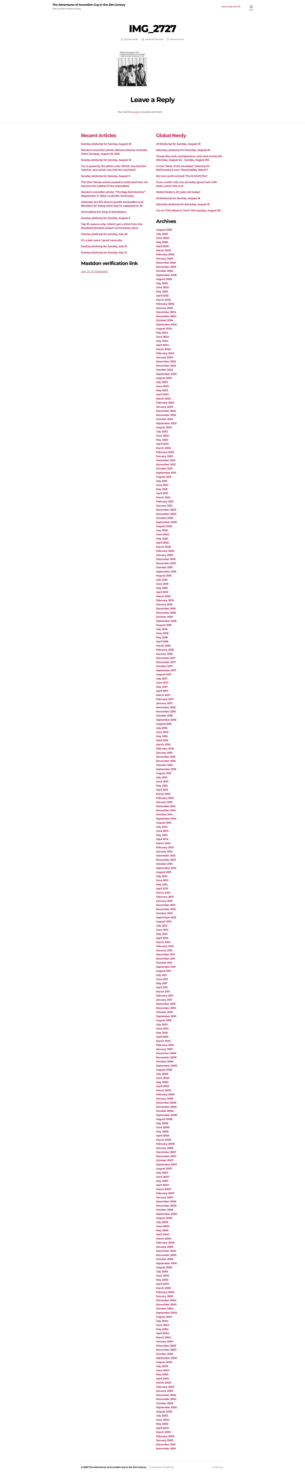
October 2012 (164, 913)
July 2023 (162, 382)
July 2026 (162, 233)
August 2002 (164, 1411)
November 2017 (166, 662)
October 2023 (164, 369)
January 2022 (164, 456)
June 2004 (162, 1324)
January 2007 (164, 1197)
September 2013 (166, 867)
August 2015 (163, 773)
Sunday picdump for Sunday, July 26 (104, 233)
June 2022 (162, 435)
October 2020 (164, 517)
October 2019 (164, 567)
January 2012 (164, 950)
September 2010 (166, 1016)
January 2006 (164, 1246)
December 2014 (166, 806)
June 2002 (162, 1419)
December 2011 (165, 954)
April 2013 (162, 888)
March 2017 (163, 695)
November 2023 (166, 365)
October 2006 (164, 1209)
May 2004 (162, 1329)
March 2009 (163, 1090)
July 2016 (161, 727)
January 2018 (164, 653)
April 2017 (162, 690)
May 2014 (162, 835)
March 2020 (163, 546)
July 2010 (162, 1024)
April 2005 (162, 1283)
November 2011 (165, 958)
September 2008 (166, 1115)
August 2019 (163, 575)
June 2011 (162, 979)
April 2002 (162, 1427)
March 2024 (163, 349)
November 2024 (166, 316)
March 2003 (163, 1382)
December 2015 (165, 756)
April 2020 (162, 542)
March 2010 (163, 1040)
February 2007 (165, 1193)
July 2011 (161, 975)
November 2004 (166, 1304)
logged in (137, 112)
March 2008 (163, 1139)
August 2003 (164, 1362)
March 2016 (163, 744)
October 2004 (164, 1308)
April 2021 (162, 493)
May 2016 (162, 736)
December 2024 (166, 312)
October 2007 (164, 1160)
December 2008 (166, 1102)
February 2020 (165, 550)
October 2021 (164, 468)
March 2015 (163, 793)
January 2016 (164, 752)
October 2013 (164, 863)
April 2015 (162, 789)
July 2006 (162, 1222)
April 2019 (162, 592)
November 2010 (166, 1007)
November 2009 (166, 1057)
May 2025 (162, 291)
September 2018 (166, 620)
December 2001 (166, 1444)
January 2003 (164, 1390)
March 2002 (163, 1432)
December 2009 (166, 1053)
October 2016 (164, 715)
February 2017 (165, 699)
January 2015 (164, 802)
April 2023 (162, 394)
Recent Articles (98, 135)
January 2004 (164, 1341)
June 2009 (162, 1077)
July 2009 (162, 1073)
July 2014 (162, 826)
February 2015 (165, 797)
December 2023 (166, 361)
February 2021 (165, 501)
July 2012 (161, 925)
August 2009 (164, 1069)
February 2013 (165, 896)
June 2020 (162, 534)
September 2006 (166, 1213)
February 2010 (165, 1044)
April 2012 (162, 937)
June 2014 (162, 830)
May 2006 (162, 1230)
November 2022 (166, 415)
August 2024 (164, 328)
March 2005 (163, 1287)
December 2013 (165, 855)
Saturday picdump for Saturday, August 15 (183, 204)
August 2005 (164, 1267)
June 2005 (162, 1275)
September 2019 (166, 571)
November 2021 (166, 464)
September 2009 (166, 1065)
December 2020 (166, 509)
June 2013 (162, 880)
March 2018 (163, 645)
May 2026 (162, 242)
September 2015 (166, 769)
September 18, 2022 (154, 39)
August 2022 (164, 427)
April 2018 (162, 641)
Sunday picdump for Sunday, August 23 (106, 143)
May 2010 (162, 1032)
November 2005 (166, 1255)
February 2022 (165, 452)
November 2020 (166, 513)
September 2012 (166, 917)
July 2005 (162, 1271)
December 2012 (165, 904)
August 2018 (164, 624)
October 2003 (164, 1353)
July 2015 (161, 777)
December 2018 (166, 608)
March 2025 (163, 299)
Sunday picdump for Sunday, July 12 (104, 252)
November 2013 (166, 859)
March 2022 (163, 447)
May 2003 (162, 1374)
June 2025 (162, 287)
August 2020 (164, 526)
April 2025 (162, 295)
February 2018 (165, 649)
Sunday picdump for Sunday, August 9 (105, 175)
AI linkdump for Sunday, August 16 (178, 198)
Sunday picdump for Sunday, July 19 (104, 246)
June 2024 (162, 336)
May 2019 (162, 587)
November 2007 (166, 1156)
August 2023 (164, 377)
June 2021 (162, 484)
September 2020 (166, 522)
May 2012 (162, 933)
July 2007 (162, 1172)
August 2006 (164, 1217)
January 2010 (164, 1049)
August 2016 (163, 723)
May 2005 (162, 1279)
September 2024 (166, 324)
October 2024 (164, 320)
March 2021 (163, 497)
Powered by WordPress (161, 1467)
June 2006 (162, 1226)
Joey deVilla (132, 39)
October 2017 (164, 666)
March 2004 (163, 1337)
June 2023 (162, 386)
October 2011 (164, 962)
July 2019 (161, 579)
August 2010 (164, 1020)
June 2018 (162, 633)
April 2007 (162, 1184)
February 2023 (165, 402)
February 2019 (165, 600)
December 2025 (166, 262)
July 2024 (162, 332)
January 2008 (164, 1147)
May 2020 (162, 538)
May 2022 (162, 439)
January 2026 (164, 258)
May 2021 (162, 489)
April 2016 (162, 740)
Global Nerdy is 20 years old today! (178, 191)
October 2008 (164, 1110)
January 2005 (164, 1296)
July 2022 (162, 431)
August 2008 (164, 1119)
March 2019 (163, 596)
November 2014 (166, 810)
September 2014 (166, 818)
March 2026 (163, 250)
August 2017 (163, 674)
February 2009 (165, 1094)
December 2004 (166, 1300)
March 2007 (163, 1189)
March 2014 (163, 843)
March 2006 (163, 1238)
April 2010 (162, 1036)
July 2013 (161, 876)
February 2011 (164, 995)
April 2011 (162, 987)
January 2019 (164, 604)
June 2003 (162, 1370)
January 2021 (164, 505)
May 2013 (162, 884)
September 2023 (166, 373)
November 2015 (166, 760)
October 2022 (164, 419)
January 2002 (164, 1440)
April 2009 (162, 1086)
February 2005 (165, 1292)
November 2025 (166, 266)
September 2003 (166, 1357)
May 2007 (162, 1180)
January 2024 (164, 357)
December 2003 (166, 1345)
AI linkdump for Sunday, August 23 (178, 143)
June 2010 (162, 1028)
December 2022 (166, 410)
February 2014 (165, 847)
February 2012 (165, 946)
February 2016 (165, 748)
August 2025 (164, 279)
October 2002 (164, 1403)
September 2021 (166, 472)
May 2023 (162, 390)
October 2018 (164, 616)
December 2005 (166, 1250)
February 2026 (165, 254)
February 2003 (165, 1386)
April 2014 (162, 839)
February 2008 (165, 1143)
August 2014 (164, 822)
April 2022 (162, 443)
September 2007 (166, 1164)
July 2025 (162, 283)
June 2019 (162, 583)
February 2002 (165, 1436)
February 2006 (165, 1242)
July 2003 (162, 1366)
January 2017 (164, 703)
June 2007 (162, 1176)
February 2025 (165, 303)
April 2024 (162, 344)
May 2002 (162, 1423)
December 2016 (165, 707)
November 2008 (166, 1106)
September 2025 (166, 275)
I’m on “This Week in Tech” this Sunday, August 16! (188, 210)
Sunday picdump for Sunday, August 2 (105, 218)
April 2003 (162, 1378)
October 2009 (164, 1061)
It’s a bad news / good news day (101, 240)
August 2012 (163, 921)
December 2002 (166, 1395)
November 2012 (166, 909)
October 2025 (164, 270)
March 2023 (163, 398)
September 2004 (166, 1312)
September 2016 (166, 719)
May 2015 (162, 785)
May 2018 (162, 637)
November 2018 (166, 612)
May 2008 (162, 1131)
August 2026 (164, 229)
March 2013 (163, 892)
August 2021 (163, 476)
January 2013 (164, 900)
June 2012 (162, 929)
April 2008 (162, 1135)
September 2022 (166, 423)
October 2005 (164, 1259)
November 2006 (166, 1205)
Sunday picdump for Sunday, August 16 (106, 159)
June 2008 (162, 1127)
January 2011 (164, 999)
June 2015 (162, 781)
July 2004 (162, 1320)
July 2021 (161, 480)
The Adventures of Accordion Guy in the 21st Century (88, 4)
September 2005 (166, 1263)
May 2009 (162, 1082)
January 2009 (164, 1098)
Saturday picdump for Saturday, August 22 (183, 149)
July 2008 (162, 1123)
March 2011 (163, 991)
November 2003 (166, 1349)
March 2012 (163, 942)
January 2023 (164, 406)
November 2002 (166, 1399)
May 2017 (162, 686)
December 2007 (166, 1152)
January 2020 (164, 555)
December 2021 (165, 460)
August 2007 (164, 1168)
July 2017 (161, 678)
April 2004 (162, 1333)
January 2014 (164, 851)
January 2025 (164, 307)
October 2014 (164, 814)
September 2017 (166, 670)
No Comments (177, 39)
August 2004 (164, 1316)
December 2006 (166, 1201)
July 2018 (162, 629)
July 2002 (162, 1415)
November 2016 (166, 711)
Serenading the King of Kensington (104, 211)
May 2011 (161, 983)
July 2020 (162, 530)
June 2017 (162, 682)
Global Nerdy (171, 135)
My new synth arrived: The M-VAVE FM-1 (181, 175)
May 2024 (162, 340)
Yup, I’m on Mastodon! (94, 271)
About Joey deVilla (230, 6)
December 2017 (165, 657)
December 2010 (166, 1003)
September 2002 (166, 1407)
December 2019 (165, 559)
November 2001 (166, 1448)
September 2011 (166, 966)
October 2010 (164, 1012)
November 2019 (166, 563)
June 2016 (162, 732)
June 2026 (162, 237)
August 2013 (163, 872)
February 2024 (165, 353)
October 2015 (164, 764)
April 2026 (162, 246)
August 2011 (163, 970)
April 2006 (162, 1234)
